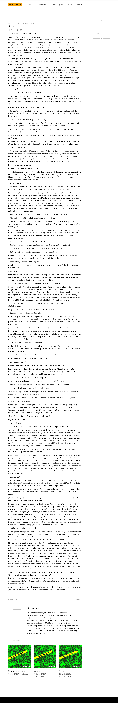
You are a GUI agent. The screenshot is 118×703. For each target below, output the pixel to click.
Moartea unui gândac (16, 671)
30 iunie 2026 (39, 674)
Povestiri (97, 30)
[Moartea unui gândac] (19, 656)
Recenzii (97, 33)
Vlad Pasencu (14, 23)
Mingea (37, 671)
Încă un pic (63, 671)
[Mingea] (45, 656)
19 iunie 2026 (64, 674)
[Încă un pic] (70, 656)
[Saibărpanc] (17, 612)
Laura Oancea (39, 676)
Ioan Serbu (23, 674)
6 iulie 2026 (13, 674)
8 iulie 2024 (28, 23)
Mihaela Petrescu (66, 676)
